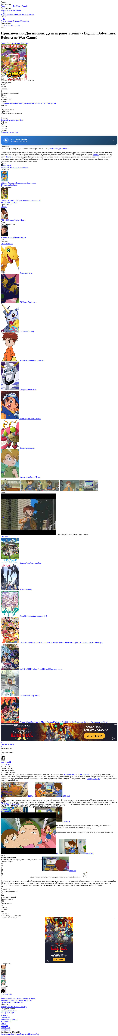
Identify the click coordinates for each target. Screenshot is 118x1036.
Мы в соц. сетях (13, 25)
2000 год (13, 202)
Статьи (20, 15)
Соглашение (6, 1034)
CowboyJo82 (6, 762)
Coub (21, 120)
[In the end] (3, 979)
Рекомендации (7, 21)
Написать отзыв (7, 792)
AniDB (3, 1024)
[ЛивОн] (3, 984)
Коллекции (17, 10)
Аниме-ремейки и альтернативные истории (18, 998)
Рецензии (13, 15)
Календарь (24, 21)
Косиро (96, 155)
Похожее (4, 536)
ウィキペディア (7, 1013)
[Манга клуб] (3, 992)
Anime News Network (9, 1019)
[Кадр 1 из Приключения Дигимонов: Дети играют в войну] (11, 490)
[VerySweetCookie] (3, 969)
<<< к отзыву (6, 764)
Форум (4, 10)
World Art (4, 1026)
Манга (19, 6)
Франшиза (24, 167)
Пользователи (28, 15)
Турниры (16, 21)
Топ (14, 6)
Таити (8, 157)
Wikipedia (4, 1015)
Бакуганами (84, 774)
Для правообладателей (20, 1034)
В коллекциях (6, 995)
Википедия (5, 1017)
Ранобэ (24, 6)
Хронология (14, 167)
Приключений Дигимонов (57, 149)
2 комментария (13, 120)
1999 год (13, 185)
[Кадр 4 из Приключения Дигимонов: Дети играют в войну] (69, 490)
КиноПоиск (5, 1028)
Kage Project (5, 1030)
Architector (5, 803)
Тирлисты (5, 15)
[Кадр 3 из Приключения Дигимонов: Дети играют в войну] (50, 490)
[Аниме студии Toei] (9, 132)
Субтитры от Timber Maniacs (12, 1002)
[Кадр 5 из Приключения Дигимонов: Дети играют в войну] (88, 490)
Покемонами (69, 774)
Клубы (10, 10)
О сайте (4, 25)
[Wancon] (3, 974)
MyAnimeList (6, 1022)
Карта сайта (34, 1034)
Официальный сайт (8, 1011)
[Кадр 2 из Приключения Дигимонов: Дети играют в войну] (30, 490)
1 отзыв (4, 120)
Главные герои (7, 244)
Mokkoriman (5, 811)
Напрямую (5, 167)
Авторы (4, 207)
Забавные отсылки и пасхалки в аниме (16, 1000)
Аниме (4, 6)
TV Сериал (5, 185)
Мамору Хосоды (93, 779)
